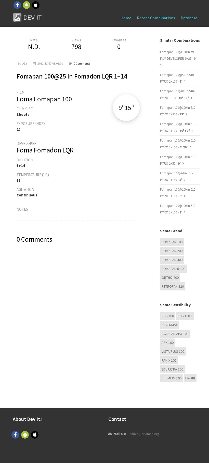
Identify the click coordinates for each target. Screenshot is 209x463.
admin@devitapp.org (144, 434)
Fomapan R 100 (173, 268)
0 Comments (82, 63)
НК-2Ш (190, 378)
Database (189, 17)
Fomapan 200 (172, 251)
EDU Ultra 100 (172, 369)
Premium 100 (171, 378)
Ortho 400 (170, 277)
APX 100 (168, 342)
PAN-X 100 (169, 360)
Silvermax (170, 324)
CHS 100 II (185, 316)
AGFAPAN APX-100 (175, 333)
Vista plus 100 (173, 351)
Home (126, 17)
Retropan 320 (173, 286)
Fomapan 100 (172, 242)
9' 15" (126, 107)
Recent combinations (156, 17)
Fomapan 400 (172, 259)
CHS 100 (168, 316)
